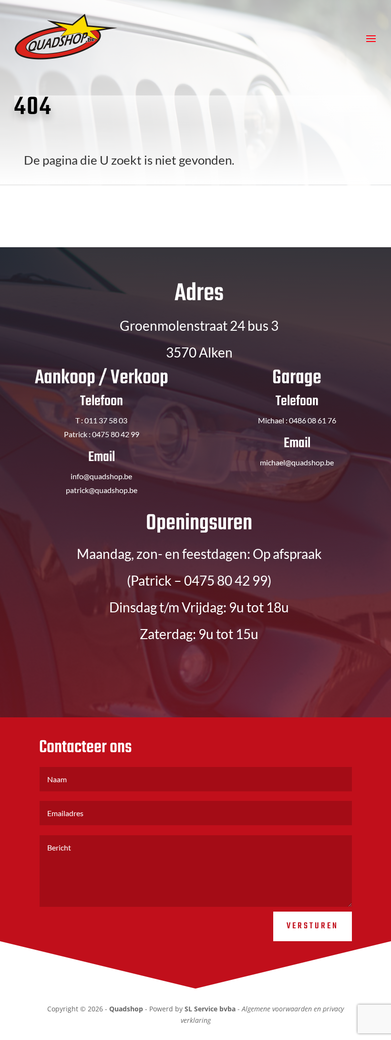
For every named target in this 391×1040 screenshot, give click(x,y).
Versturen (313, 926)
